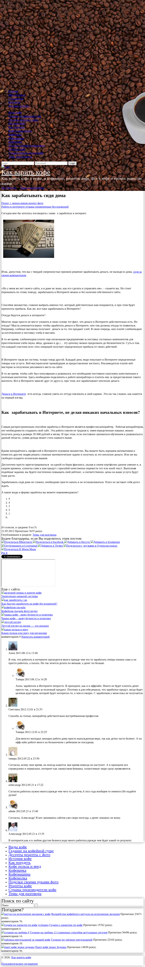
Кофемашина (16, 138)
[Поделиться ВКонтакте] (17, 542)
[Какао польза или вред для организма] (14, 629)
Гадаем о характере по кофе (66, 925)
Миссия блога (16, 95)
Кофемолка (15, 142)
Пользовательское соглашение (19, 963)
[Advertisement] (72, 44)
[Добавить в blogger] (77, 542)
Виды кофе (15, 112)
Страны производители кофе (25, 153)
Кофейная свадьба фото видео (19, 611)
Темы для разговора (20, 156)
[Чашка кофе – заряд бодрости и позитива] (27, 614)
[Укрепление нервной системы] (21, 592)
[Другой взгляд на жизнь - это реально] (11, 622)
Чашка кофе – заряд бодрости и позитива (26, 618)
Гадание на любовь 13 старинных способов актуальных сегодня (68, 932)
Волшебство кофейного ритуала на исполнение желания (85, 914)
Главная (13, 91)
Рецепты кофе (16, 149)
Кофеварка (14, 134)
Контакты (14, 102)
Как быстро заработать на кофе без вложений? (29, 603)
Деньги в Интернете (13, 394)
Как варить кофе (25, 172)
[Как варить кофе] (5, 167)
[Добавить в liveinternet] (105, 542)
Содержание (16, 98)
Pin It (4, 553)
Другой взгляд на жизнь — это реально (25, 625)
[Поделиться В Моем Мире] (18, 549)
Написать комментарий (35, 636)
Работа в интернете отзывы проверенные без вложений (35, 206)
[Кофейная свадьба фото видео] (13, 607)
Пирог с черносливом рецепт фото (22, 203)
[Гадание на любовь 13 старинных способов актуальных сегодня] (15, 932)
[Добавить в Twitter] (50, 545)
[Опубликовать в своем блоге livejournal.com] (19, 545)
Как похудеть (16, 127)
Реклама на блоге (18, 106)
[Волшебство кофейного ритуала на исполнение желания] (26, 914)
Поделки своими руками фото (26, 145)
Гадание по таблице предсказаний (71, 939)
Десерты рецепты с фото (23, 120)
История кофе (16, 123)
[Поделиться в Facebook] (48, 542)
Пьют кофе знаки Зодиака (50, 947)
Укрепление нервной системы (19, 596)
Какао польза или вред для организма (24, 633)
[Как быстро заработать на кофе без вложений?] (14, 600)
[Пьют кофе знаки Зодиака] (17, 947)
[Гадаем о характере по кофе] (25, 925)
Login (72, 163)
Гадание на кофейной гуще (24, 116)
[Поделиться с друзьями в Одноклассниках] (90, 545)
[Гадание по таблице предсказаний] (25, 939)
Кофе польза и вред (20, 131)
